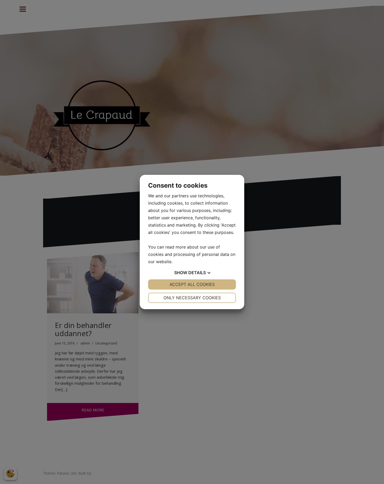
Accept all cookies (192, 284)
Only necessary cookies (192, 297)
